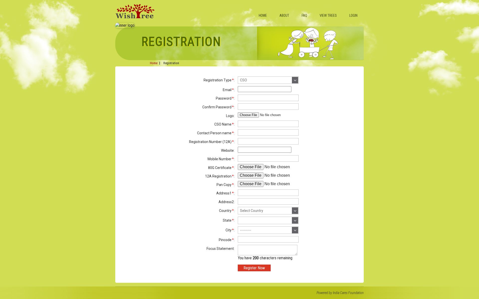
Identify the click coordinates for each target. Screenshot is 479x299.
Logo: (230, 116)
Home (263, 15)
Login (353, 15)
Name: (224, 124)
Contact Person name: (216, 133)
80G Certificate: (221, 168)
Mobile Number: (221, 159)
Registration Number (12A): (212, 142)
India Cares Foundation (348, 293)
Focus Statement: (221, 249)
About (284, 15)
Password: (225, 98)
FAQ (304, 15)
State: (229, 220)
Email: (229, 90)
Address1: (225, 193)
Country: (227, 211)
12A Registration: (220, 176)
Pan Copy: (226, 185)
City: (230, 230)
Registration (171, 63)
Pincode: (227, 240)
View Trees (328, 15)
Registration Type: (219, 80)
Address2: (227, 202)
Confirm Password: (218, 107)
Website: (228, 150)
